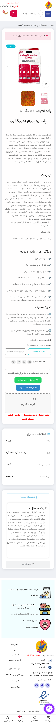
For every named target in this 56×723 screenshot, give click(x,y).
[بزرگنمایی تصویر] (45, 84)
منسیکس (21, 711)
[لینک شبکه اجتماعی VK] (19, 362)
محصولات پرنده (40, 25)
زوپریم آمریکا (24, 25)
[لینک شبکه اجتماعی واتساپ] (24, 362)
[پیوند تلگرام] (13, 362)
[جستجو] (13, 13)
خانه (53, 25)
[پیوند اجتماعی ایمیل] (29, 362)
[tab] (28, 497)
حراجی (42, 345)
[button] (48, 14)
